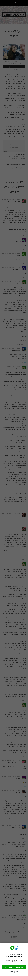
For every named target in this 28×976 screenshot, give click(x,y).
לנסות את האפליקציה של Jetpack (14, 967)
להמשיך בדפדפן (14, 972)
